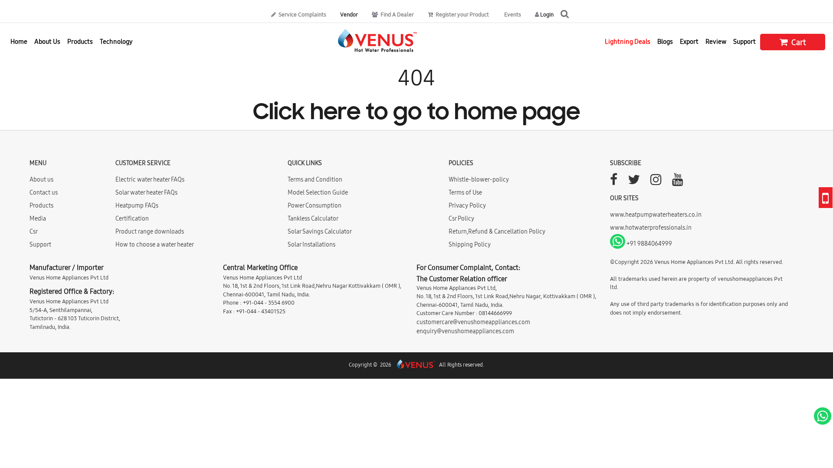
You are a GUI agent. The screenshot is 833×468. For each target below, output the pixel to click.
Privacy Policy (467, 205)
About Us (47, 41)
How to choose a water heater (154, 244)
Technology (116, 41)
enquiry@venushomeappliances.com (465, 331)
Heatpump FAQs (136, 205)
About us (41, 179)
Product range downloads (149, 231)
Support (744, 41)
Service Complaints (301, 14)
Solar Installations (311, 244)
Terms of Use (465, 192)
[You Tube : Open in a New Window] (677, 182)
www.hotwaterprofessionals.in (651, 227)
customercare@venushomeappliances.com (473, 322)
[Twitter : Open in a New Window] (634, 182)
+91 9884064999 (648, 243)
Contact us (44, 192)
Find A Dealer (396, 14)
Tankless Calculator (313, 218)
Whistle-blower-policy (479, 179)
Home (18, 41)
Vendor (349, 14)
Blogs (665, 41)
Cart (798, 42)
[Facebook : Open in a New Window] (613, 182)
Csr (34, 231)
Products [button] (80, 41)
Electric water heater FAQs (149, 179)
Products (41, 205)
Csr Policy (461, 218)
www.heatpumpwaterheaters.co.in (656, 214)
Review (715, 41)
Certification (132, 218)
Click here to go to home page (416, 113)
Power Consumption (314, 205)
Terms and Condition (315, 179)
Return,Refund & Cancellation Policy (497, 231)
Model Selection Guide (318, 192)
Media (38, 218)
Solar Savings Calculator (320, 231)
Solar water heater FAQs (146, 192)
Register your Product (461, 14)
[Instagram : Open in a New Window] (656, 182)
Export (689, 41)
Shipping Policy (470, 244)
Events (512, 14)
